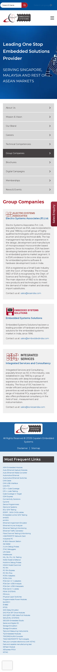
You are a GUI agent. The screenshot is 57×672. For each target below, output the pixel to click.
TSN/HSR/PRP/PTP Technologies (16, 639)
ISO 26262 (6, 544)
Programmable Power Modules (15, 599)
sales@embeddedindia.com (35, 338)
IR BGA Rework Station (12, 541)
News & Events (13, 189)
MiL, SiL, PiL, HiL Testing (12, 557)
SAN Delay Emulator (11, 610)
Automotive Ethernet (11, 475)
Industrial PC (8, 539)
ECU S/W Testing (9, 510)
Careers (10, 135)
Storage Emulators (10, 628)
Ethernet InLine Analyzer (13, 525)
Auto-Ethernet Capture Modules (15, 470)
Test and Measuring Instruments (15, 631)
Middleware (7, 555)
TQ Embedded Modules (12, 634)
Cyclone (6, 502)
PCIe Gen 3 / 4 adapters (12, 581)
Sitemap (35, 448)
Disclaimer (22, 448)
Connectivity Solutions (11, 499)
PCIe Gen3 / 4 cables (11, 589)
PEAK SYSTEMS (9, 591)
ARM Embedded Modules (13, 467)
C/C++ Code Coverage (11, 489)
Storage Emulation (10, 626)
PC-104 (5, 568)
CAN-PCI (6, 486)
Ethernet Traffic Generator (13, 531)
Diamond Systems (10, 507)
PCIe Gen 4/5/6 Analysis (12, 584)
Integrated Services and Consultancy (28, 363)
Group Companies (15, 153)
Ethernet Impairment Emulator (15, 523)
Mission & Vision (14, 117)
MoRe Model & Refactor (12, 560)
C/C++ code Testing (10, 491)
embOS (6, 518)
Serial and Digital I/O (11, 623)
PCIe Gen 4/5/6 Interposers (13, 586)
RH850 (5, 605)
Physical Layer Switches (12, 597)
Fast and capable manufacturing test (17, 644)
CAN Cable (7, 481)
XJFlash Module (9, 647)
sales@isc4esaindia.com (33, 407)
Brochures (11, 162)
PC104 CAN (7, 578)
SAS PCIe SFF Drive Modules (14, 613)
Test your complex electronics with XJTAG (19, 642)
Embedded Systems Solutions (24, 318)
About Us (10, 107)
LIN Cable (6, 552)
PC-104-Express (9, 570)
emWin (6, 520)
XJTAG (5, 652)
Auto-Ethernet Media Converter (15, 473)
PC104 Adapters (9, 576)
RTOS (5, 607)
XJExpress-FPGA (9, 650)
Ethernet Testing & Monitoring (14, 528)
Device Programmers (11, 504)
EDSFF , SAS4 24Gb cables (13, 512)
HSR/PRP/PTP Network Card (14, 536)
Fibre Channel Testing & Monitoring (17, 533)
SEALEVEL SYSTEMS (11, 618)
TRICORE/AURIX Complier (13, 636)
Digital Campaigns (15, 171)
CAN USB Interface (10, 483)
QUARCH (6, 602)
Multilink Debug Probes (12, 562)
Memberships (13, 180)
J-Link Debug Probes (11, 547)
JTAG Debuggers (9, 549)
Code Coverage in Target (12, 494)
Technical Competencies (18, 144)
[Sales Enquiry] (54, 225)
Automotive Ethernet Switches (15, 478)
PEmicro (6, 594)
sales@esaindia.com (31, 293)
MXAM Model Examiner (12, 565)
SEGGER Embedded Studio (13, 621)
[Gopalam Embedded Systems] (28, 429)
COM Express (8, 496)
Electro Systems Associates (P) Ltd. (27, 218)
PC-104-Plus (7, 573)
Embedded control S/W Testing (15, 515)
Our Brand (11, 126)
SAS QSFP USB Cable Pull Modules (16, 615)
